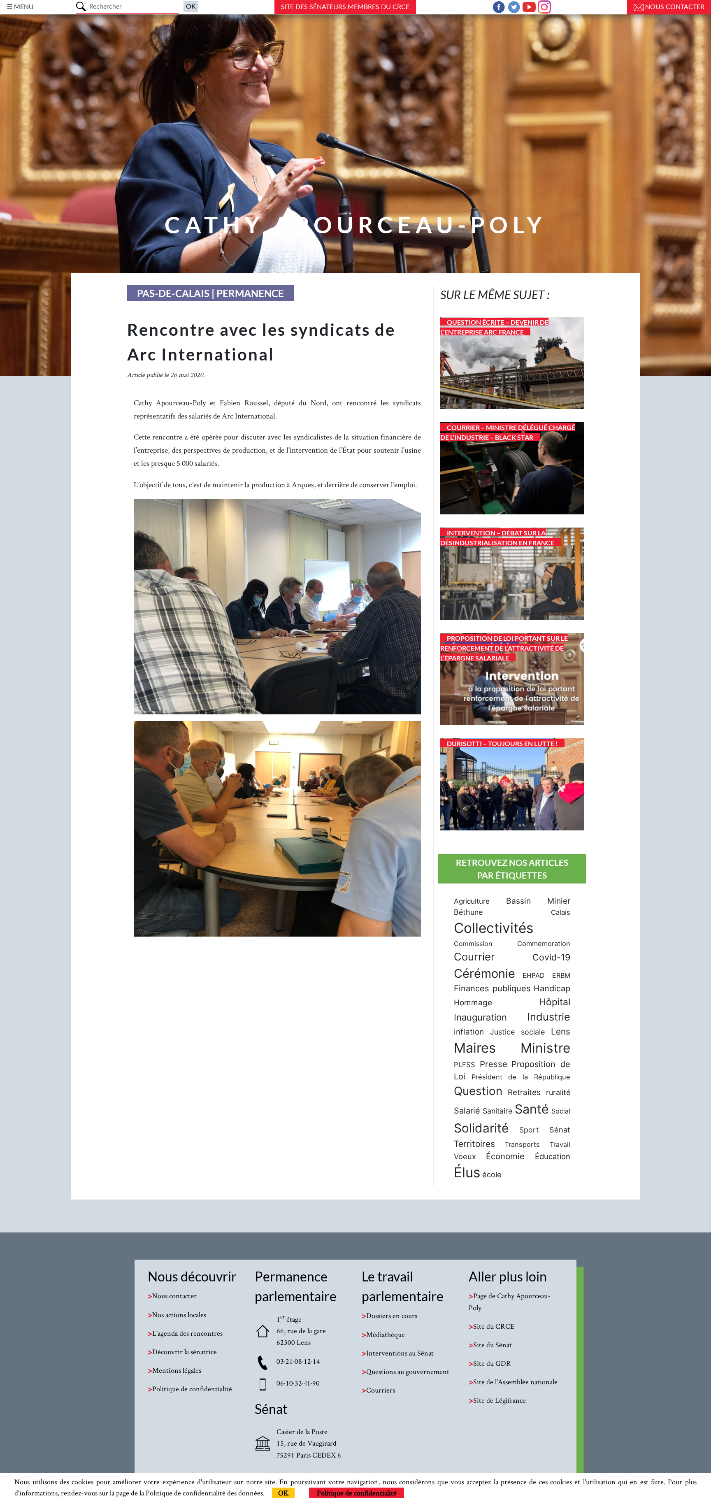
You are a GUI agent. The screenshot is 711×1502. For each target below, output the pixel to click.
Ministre (545, 1048)
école (492, 1174)
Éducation (552, 1156)
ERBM (561, 975)
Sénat (559, 1129)
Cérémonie (484, 973)
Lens (560, 1031)
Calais (560, 912)
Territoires (474, 1144)
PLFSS (464, 1064)
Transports (522, 1144)
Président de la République (521, 1077)
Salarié (467, 1111)
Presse (493, 1064)
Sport (529, 1129)
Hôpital (554, 1002)
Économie (505, 1156)
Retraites (524, 1092)
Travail (560, 1144)
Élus (467, 1172)
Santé (532, 1109)
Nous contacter (674, 7)
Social (560, 1111)
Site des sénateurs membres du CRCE (345, 7)
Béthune (468, 912)
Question (478, 1091)
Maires (475, 1047)
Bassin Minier (538, 901)
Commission (473, 943)
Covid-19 (551, 957)
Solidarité (481, 1128)
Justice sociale (517, 1032)
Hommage (473, 1002)
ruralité (558, 1092)
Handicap (552, 988)
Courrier (474, 956)
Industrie (548, 1016)
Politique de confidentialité (357, 1492)
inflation (469, 1032)
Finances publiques (492, 988)
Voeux (465, 1156)
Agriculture (472, 901)
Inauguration (480, 1017)
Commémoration (543, 943)
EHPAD (534, 975)
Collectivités (493, 928)
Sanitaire (497, 1111)
